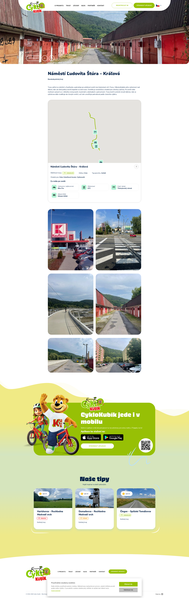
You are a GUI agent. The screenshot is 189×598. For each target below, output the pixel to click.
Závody (76, 6)
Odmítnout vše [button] (128, 590)
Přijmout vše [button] (128, 584)
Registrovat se (122, 5)
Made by (158, 594)
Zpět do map (33, 58)
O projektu (59, 6)
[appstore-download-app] (91, 437)
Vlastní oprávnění (55, 591)
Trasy (68, 6)
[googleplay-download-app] (113, 437)
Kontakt (100, 6)
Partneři (91, 6)
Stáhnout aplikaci (144, 5)
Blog (83, 6)
